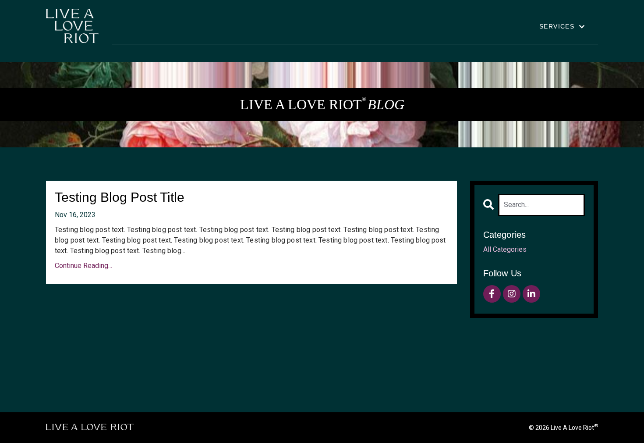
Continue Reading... (83, 265)
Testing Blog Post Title (119, 197)
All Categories (505, 249)
